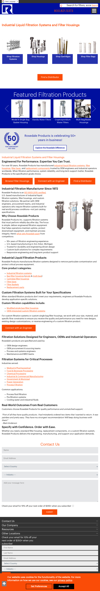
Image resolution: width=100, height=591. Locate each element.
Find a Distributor (50, 77)
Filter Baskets (13, 285)
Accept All (64, 586)
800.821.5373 (63, 10)
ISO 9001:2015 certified (35, 193)
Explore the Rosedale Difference (50, 148)
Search (95, 5)
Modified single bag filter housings (22, 308)
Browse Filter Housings (17, 181)
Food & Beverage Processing (20, 371)
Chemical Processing (16, 374)
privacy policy (65, 580)
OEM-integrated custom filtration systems (26, 311)
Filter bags (11, 282)
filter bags (16, 168)
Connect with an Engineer (51, 181)
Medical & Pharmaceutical (19, 368)
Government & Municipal (18, 379)
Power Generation (15, 382)
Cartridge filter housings (18, 279)
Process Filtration (15, 385)
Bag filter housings (15, 276)
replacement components (38, 168)
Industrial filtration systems (19, 273)
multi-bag (37, 276)
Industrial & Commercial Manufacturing (25, 377)
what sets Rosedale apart (28, 234)
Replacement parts (15, 287)
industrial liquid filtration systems (69, 166)
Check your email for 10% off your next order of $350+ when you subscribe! (36, 506)
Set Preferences (39, 586)
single (27, 276)
